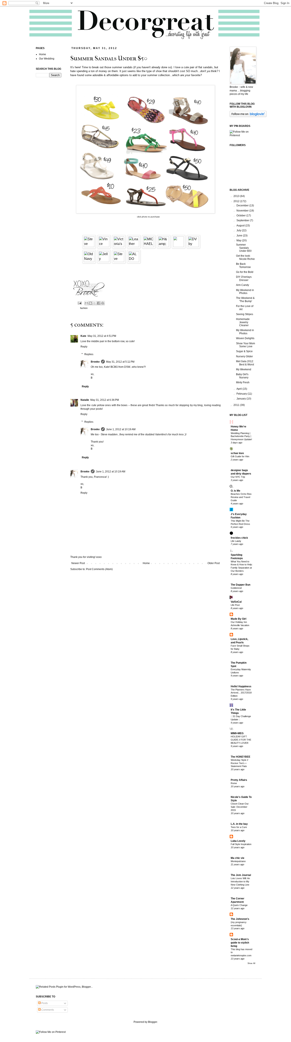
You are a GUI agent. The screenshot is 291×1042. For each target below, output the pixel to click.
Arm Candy (242, 285)
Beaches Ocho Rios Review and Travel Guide (241, 497)
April (239, 388)
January (241, 398)
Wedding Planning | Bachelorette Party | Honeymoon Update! (241, 436)
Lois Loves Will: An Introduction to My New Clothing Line (240, 881)
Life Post (235, 605)
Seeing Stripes (244, 314)
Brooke (95, 361)
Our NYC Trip (238, 477)
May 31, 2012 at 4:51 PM (102, 335)
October (241, 215)
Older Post (213, 563)
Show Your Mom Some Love (245, 345)
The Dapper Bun (240, 584)
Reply (84, 346)
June (239, 235)
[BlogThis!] (90, 303)
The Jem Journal (241, 875)
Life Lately (236, 541)
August (240, 225)
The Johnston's (240, 919)
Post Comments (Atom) (99, 569)
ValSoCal (236, 601)
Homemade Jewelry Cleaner (243, 322)
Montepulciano (238, 861)
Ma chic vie (237, 858)
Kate (83, 335)
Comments (47, 1009)
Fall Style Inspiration (241, 844)
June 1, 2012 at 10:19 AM (120, 429)
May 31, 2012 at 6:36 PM (104, 399)
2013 (236, 196)
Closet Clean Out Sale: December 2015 (239, 806)
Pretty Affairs (239, 780)
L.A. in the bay (239, 823)
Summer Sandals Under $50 (244, 247)
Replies (88, 354)
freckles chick (239, 537)
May (239, 240)
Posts (44, 1003)
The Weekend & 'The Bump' (245, 299)
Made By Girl (238, 618)
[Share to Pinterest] (103, 303)
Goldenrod (236, 588)
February (242, 393)
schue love (237, 453)
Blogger (152, 1021)
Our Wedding (46, 58)
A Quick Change (239, 905)
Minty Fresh (242, 382)
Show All (251, 963)
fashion (84, 308)
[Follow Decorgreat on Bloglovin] (248, 116)
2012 (236, 201)
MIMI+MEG (237, 733)
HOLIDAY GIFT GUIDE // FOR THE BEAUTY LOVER (241, 739)
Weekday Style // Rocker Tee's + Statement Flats (239, 763)
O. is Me (235, 490)
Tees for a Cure (239, 827)
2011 (236, 405)
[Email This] (86, 303)
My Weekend (243, 369)
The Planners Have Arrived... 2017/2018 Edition (241, 692)
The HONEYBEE (240, 756)
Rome (234, 783)
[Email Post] (79, 302)
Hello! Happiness (241, 686)
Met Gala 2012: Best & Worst (245, 363)
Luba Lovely (238, 840)
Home (146, 563)
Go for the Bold (244, 272)
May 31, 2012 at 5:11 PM (120, 361)
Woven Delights (245, 338)
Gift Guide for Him (240, 456)
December (242, 205)
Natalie (85, 399)
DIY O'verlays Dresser (244, 278)
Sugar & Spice (244, 351)
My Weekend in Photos (245, 292)
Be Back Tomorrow (243, 265)
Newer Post (78, 563)
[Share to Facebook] (99, 303)
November (242, 210)
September (243, 220)
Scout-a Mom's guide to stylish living (240, 943)
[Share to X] (94, 303)
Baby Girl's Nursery (242, 376)
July (239, 230)
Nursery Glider (244, 356)
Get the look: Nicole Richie (245, 257)
